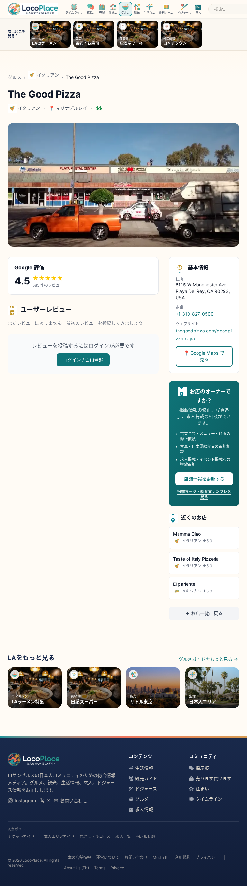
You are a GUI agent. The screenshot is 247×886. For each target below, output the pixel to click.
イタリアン (48, 75)
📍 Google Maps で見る (204, 356)
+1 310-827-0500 (195, 314)
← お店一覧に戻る (204, 613)
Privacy (117, 867)
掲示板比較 (145, 836)
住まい (202, 788)
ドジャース (146, 788)
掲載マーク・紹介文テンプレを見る (204, 494)
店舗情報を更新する (204, 478)
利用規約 (182, 857)
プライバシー (207, 857)
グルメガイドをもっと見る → (208, 659)
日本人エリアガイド (57, 836)
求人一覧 (123, 836)
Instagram (25, 800)
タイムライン (209, 799)
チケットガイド (21, 836)
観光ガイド (146, 778)
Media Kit (161, 857)
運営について (107, 857)
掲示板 (202, 768)
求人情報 (144, 809)
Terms (99, 867)
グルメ (14, 77)
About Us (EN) (76, 867)
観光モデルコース (95, 836)
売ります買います (214, 778)
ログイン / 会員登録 (83, 359)
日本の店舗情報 (77, 857)
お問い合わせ (73, 800)
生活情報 (144, 768)
